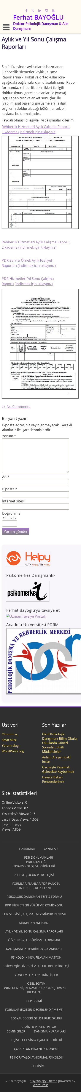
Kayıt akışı (9, 740)
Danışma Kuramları (50, 1031)
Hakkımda (27, 849)
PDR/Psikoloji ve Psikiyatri (34, 866)
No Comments (18, 406)
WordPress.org (13, 751)
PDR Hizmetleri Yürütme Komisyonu (34, 905)
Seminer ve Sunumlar (38, 1027)
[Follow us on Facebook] (26, 10)
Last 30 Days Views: (11, 827)
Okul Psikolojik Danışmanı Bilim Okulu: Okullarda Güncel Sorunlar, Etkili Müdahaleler (60, 743)
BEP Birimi (34, 1001)
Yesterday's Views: (16, 813)
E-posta (9, 489)
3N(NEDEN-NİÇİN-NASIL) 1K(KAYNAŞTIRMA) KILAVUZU (34, 990)
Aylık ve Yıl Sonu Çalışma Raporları (34, 931)
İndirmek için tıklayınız (37, 247)
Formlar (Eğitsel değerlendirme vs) (34, 1009)
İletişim (38, 1066)
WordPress (40, 1085)
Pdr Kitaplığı (36, 862)
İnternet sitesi (13, 501)
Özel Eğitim (36, 983)
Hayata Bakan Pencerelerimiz (53, 779)
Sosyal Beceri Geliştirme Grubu (36, 1018)
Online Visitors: (13, 802)
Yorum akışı (10, 745)
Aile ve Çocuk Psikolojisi (34, 875)
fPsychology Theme (43, 1081)
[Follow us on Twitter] (33, 10)
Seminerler (16, 1031)
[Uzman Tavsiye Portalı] (26, 616)
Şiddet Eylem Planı (34, 923)
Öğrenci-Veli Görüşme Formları (34, 940)
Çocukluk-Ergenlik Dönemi (36, 1049)
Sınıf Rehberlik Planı (34, 888)
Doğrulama (11, 513)
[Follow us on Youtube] (53, 10)
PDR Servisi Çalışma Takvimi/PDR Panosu (34, 914)
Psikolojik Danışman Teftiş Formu (34, 896)
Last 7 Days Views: (16, 819)
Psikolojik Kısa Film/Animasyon (36, 957)
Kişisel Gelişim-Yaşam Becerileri (36, 1040)
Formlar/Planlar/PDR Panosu (36, 883)
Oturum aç (10, 734)
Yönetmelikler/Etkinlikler (36, 975)
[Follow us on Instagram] (46, 10)
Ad (5, 476)
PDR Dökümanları (38, 857)
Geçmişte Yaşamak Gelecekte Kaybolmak (58, 769)
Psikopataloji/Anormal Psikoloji (36, 1057)
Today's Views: (13, 808)
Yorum (9, 436)
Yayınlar (51, 849)
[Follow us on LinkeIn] (39, 10)
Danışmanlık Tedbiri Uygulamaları (34, 949)
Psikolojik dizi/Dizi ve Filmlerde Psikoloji (36, 966)
